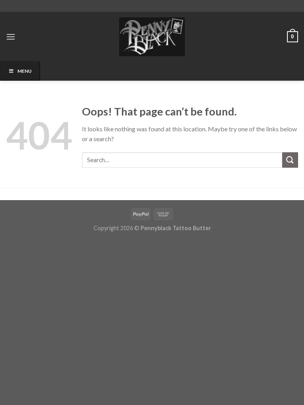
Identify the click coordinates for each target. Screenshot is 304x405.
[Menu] (10, 36)
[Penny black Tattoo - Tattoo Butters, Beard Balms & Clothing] (152, 36)
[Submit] (290, 160)
